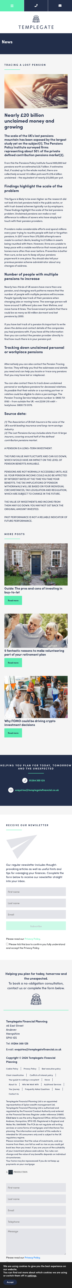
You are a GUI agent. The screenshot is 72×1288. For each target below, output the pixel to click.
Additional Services (52, 1084)
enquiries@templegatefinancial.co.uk (37, 790)
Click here (11, 1117)
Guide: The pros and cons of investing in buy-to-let (33, 590)
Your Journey (14, 1089)
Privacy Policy (32, 938)
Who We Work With (30, 1084)
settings (31, 1275)
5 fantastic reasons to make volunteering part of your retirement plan (34, 652)
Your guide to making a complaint (24, 1079)
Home (47, 1079)
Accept (10, 1282)
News (57, 1089)
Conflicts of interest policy (41, 1075)
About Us (13, 1084)
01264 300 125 (37, 780)
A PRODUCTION (16, 1172)
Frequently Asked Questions (37, 1089)
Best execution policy (51, 1068)
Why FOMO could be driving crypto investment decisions (29, 722)
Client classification (15, 1075)
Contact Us (14, 1093)
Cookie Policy (12, 1068)
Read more (13, 600)
